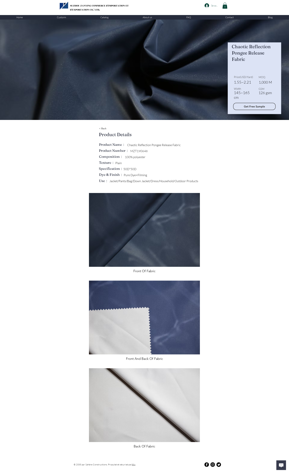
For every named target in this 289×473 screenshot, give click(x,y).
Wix (133, 464)
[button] (62, 17)
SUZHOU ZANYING (81, 6)
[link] (224, 6)
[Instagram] (212, 464)
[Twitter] (218, 464)
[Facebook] (206, 464)
